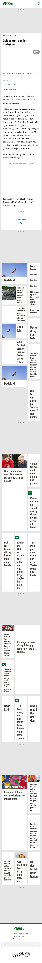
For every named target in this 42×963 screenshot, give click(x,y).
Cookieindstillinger (18, 936)
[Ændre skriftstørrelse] (4, 80)
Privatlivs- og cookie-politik (21, 934)
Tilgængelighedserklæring (21, 939)
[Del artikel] (8, 80)
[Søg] (37, 944)
